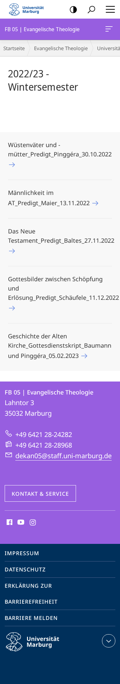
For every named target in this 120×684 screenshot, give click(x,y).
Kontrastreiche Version (73, 9)
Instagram (33, 522)
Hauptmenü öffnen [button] (110, 9)
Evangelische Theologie (61, 48)
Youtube (20, 522)
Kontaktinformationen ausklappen (108, 640)
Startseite (14, 48)
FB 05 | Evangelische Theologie (110, 29)
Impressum (22, 553)
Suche (91, 9)
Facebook (9, 522)
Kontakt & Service (40, 493)
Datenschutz (25, 569)
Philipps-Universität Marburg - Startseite (28, 9)
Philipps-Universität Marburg (44, 652)
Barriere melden (31, 618)
